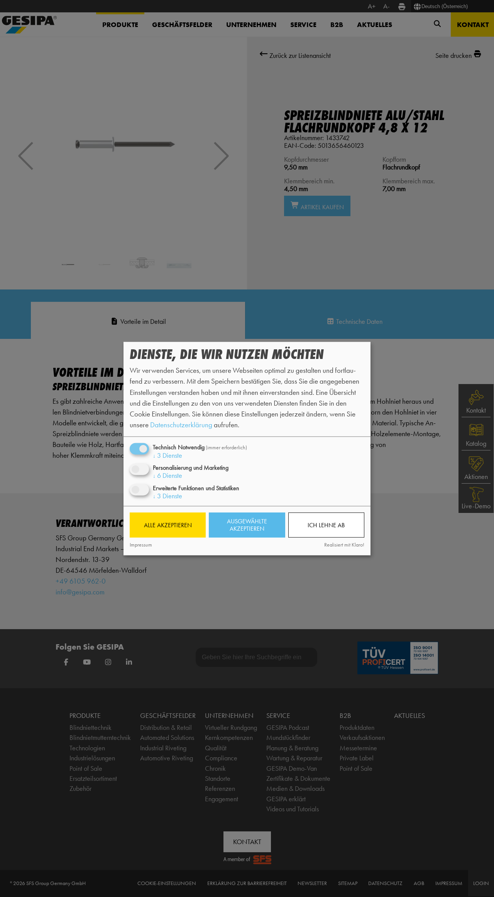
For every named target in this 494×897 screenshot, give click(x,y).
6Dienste (167, 475)
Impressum (141, 545)
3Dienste (167, 455)
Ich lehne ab (326, 525)
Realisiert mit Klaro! (344, 545)
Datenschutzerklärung (181, 424)
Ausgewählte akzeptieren (247, 525)
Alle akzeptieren (168, 525)
